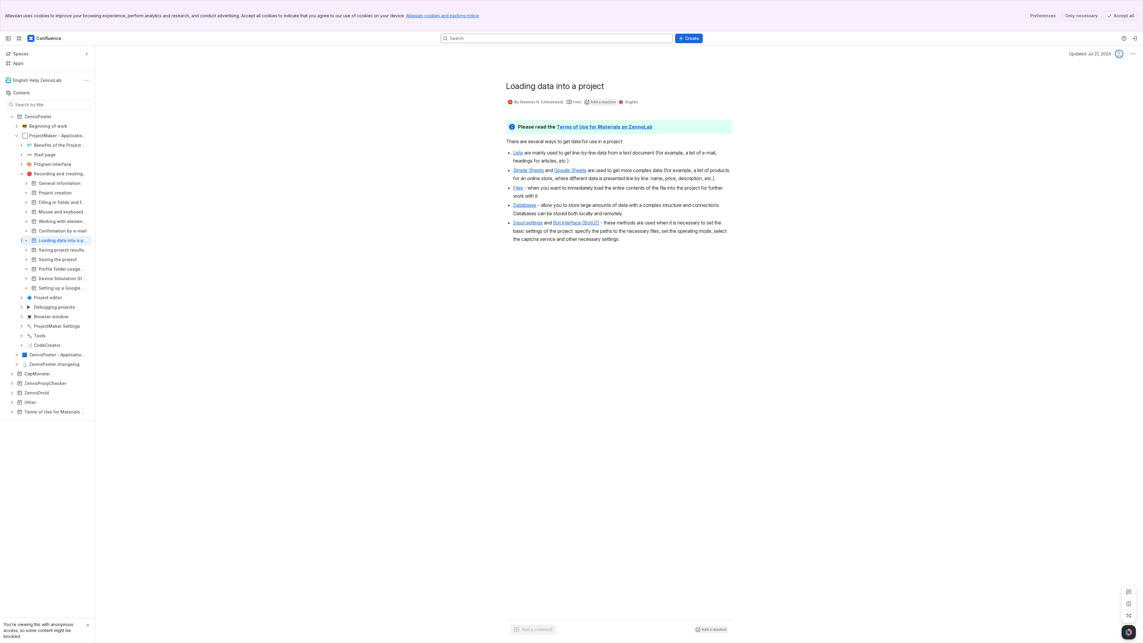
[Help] (1124, 38)
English (631, 102)
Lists (518, 153)
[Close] (87, 625)
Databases (524, 205)
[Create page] (1128, 615)
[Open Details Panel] (1128, 603)
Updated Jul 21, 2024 (1090, 53)
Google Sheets (570, 170)
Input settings (528, 223)
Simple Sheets (528, 170)
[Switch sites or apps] (19, 38)
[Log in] (1134, 38)
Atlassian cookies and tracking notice (442, 15)
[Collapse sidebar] (8, 38)
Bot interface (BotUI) (576, 223)
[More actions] (86, 80)
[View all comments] (1128, 592)
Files (518, 188)
